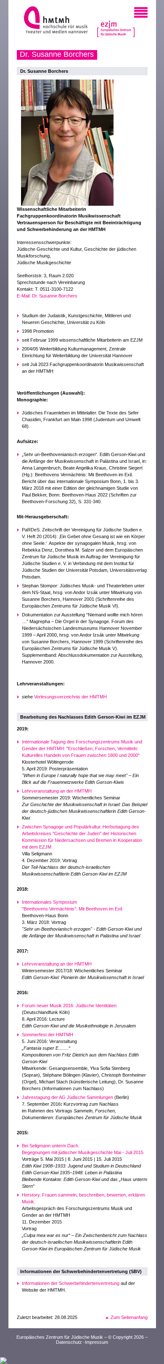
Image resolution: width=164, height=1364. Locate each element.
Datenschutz (69, 1342)
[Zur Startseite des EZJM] (116, 22)
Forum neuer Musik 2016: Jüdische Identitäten (69, 1005)
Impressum (96, 1342)
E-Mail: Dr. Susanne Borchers (47, 295)
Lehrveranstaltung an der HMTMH (57, 790)
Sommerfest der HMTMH (47, 1034)
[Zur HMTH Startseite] (53, 20)
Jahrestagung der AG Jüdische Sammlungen (67, 1097)
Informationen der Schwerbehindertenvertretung (70, 1283)
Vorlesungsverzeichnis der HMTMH (70, 696)
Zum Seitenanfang (129, 1317)
